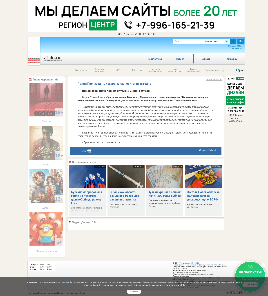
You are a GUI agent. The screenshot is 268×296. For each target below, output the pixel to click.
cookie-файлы (62, 281)
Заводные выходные (100, 70)
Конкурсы (232, 58)
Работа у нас (155, 58)
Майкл (53, 159)
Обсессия (52, 116)
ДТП (118, 70)
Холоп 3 (52, 202)
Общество (137, 70)
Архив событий (214, 79)
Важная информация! (193, 70)
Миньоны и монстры (49, 246)
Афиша (206, 58)
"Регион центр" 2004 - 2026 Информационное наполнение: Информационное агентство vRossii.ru (199, 264)
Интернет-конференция (155, 70)
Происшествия (212, 70)
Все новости (81, 70)
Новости (180, 58)
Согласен (134, 291)
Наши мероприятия (174, 70)
